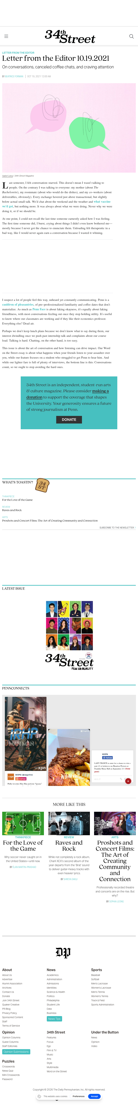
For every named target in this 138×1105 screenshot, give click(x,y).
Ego (49, 1046)
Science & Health (56, 991)
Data (49, 1008)
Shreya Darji (70, 879)
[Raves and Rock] (69, 823)
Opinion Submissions (16, 1052)
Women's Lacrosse (101, 987)
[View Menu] (6, 36)
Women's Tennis (99, 996)
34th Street (56, 1032)
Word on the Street (57, 1071)
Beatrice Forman (14, 76)
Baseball (95, 975)
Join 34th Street (10, 1000)
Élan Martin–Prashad (24, 867)
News (51, 970)
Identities (52, 987)
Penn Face (39, 309)
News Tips (54, 1019)
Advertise (7, 979)
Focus (50, 1041)
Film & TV (52, 1050)
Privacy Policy (9, 1013)
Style (49, 1063)
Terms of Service (11, 1025)
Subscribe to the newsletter (117, 527)
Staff (4, 1021)
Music (50, 1054)
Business (51, 1013)
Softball (95, 979)
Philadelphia (53, 1000)
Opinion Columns (11, 1037)
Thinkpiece (8, 496)
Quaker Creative (10, 1004)
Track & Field (98, 1000)
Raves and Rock (12, 510)
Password (7, 1079)
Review (6, 507)
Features (51, 1037)
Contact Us (8, 991)
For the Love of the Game (17, 500)
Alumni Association (12, 983)
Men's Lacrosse (99, 983)
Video (94, 1046)
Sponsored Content (12, 1017)
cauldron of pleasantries (17, 304)
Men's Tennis (98, 991)
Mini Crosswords (11, 1074)
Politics (51, 996)
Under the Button (105, 1032)
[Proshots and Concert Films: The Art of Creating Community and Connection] (115, 823)
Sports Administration (102, 1004)
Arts (5, 517)
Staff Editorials (9, 1046)
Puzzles (8, 1061)
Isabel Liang (7, 175)
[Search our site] (131, 36)
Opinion (8, 1032)
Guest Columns (10, 1041)
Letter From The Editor (18, 52)
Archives (6, 987)
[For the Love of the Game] (23, 823)
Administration (54, 979)
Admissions (53, 983)
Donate (69, 419)
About (7, 970)
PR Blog (6, 1008)
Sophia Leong (116, 901)
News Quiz (7, 1070)
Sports (96, 970)
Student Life (53, 1004)
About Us (7, 975)
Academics (53, 975)
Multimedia (52, 1067)
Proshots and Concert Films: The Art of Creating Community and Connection (50, 520)
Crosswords (8, 1066)
